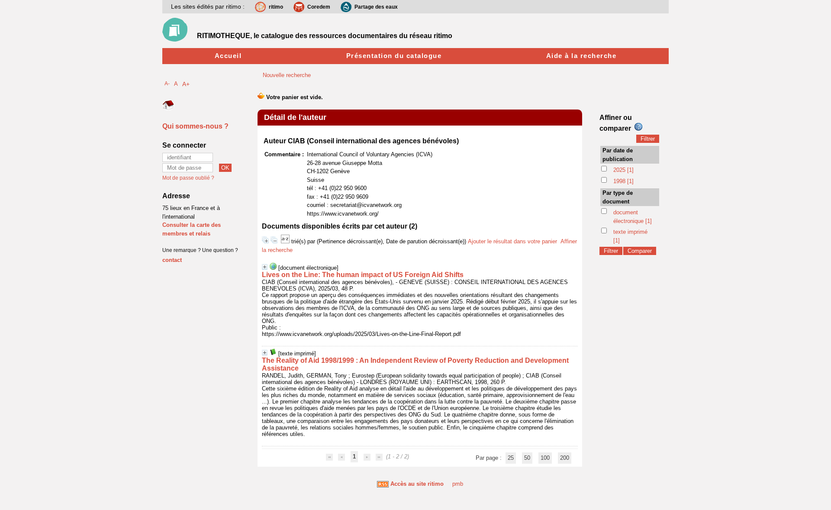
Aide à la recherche (581, 55)
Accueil (228, 55)
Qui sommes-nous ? (195, 126)
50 (527, 458)
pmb (457, 484)
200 (564, 458)
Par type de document (617, 197)
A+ (186, 84)
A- (167, 83)
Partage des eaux (376, 7)
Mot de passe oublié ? (188, 178)
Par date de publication (617, 154)
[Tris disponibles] (286, 241)
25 (511, 458)
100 (545, 458)
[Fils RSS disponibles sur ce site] (383, 484)
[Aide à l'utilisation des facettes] (638, 127)
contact (172, 260)
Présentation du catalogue (394, 55)
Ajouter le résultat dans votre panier (512, 241)
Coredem (318, 7)
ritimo (276, 7)
